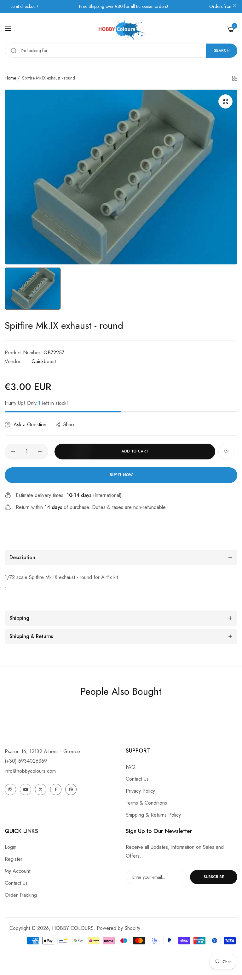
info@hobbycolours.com (30, 771)
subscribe (214, 877)
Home (10, 78)
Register (13, 859)
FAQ (130, 767)
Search (221, 50)
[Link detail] (10, 789)
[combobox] (121, 51)
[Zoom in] (225, 101)
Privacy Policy (140, 791)
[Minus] (13, 451)
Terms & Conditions (146, 803)
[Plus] (39, 451)
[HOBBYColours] (121, 29)
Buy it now (121, 475)
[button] (226, 451)
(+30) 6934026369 (26, 761)
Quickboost (44, 361)
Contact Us (137, 779)
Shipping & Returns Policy (153, 814)
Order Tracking (21, 895)
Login (10, 847)
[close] (234, 7)
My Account (17, 871)
